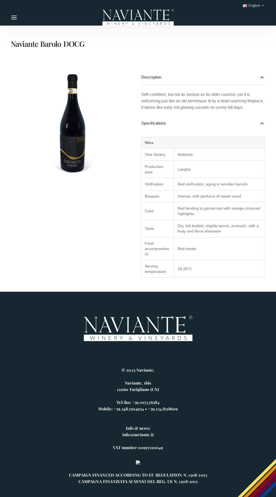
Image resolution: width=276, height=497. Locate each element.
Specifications (153, 123)
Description (151, 77)
